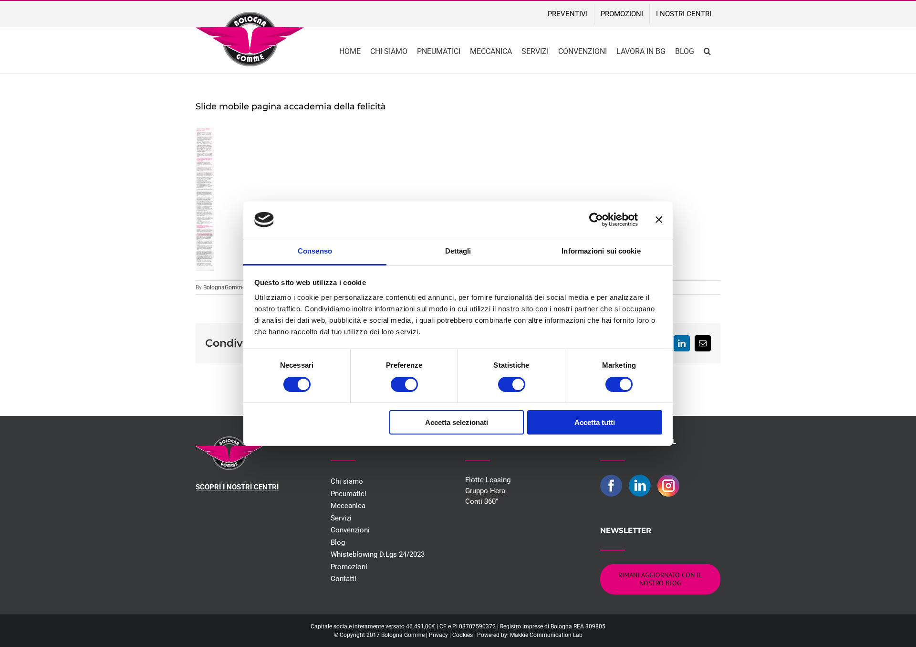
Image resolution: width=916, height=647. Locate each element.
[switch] (404, 384)
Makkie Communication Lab (546, 635)
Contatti (343, 578)
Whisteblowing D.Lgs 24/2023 (378, 554)
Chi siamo (347, 481)
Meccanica (348, 505)
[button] (707, 50)
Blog (338, 542)
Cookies (462, 635)
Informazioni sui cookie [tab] (601, 251)
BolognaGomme (224, 287)
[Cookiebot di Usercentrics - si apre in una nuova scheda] (596, 219)
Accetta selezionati (456, 422)
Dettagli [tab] (458, 251)
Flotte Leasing (487, 480)
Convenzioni (350, 530)
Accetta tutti (594, 422)
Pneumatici (348, 493)
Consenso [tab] (315, 251)
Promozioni (349, 566)
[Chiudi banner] (659, 219)
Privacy (438, 635)
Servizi (341, 518)
